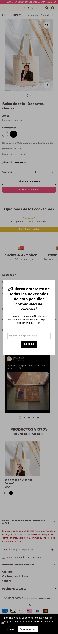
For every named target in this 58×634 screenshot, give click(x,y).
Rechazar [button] (10, 629)
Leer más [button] (48, 621)
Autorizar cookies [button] (28, 629)
